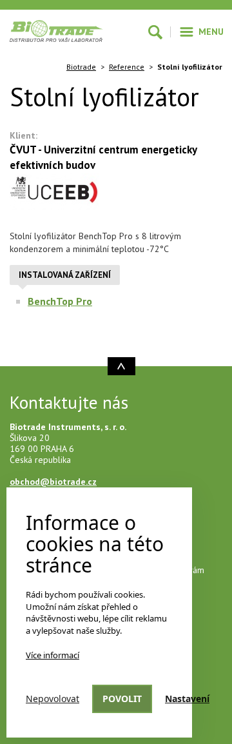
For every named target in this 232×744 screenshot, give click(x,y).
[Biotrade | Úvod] (56, 31)
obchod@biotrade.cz (53, 481)
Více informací (52, 655)
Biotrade (81, 67)
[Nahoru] (121, 366)
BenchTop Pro (60, 301)
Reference (126, 67)
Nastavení (187, 698)
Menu (211, 31)
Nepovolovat (52, 698)
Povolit (122, 698)
